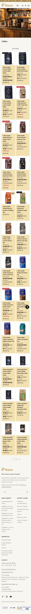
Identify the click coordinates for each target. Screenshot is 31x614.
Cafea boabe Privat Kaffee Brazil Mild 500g (22, 69)
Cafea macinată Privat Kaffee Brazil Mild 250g (22, 347)
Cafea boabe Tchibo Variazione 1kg (22, 318)
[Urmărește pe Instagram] (7, 564)
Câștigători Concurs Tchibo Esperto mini (7, 482)
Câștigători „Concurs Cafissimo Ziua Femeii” (8, 497)
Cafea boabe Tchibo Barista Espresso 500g (7, 165)
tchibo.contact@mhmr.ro (9, 536)
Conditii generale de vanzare (23, 477)
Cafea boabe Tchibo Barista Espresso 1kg (21, 132)
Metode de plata (21, 484)
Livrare (19, 481)
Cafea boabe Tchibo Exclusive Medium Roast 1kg (8, 318)
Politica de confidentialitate (22, 470)
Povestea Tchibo (6, 507)
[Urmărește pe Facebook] (3, 564)
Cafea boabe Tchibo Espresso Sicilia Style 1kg (8, 257)
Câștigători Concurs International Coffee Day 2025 (7, 476)
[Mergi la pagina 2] (19, 426)
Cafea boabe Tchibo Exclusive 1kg (22, 257)
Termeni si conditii (22, 474)
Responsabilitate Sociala (6, 511)
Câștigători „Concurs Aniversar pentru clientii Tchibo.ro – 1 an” (8, 489)
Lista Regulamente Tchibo (7, 470)
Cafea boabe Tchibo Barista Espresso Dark (21, 165)
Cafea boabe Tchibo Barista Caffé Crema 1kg (22, 100)
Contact (4, 515)
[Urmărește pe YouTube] (11, 564)
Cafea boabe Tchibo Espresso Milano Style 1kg (22, 226)
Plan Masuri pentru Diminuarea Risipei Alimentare (7, 520)
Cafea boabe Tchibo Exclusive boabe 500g (8, 286)
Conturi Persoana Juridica (22, 488)
